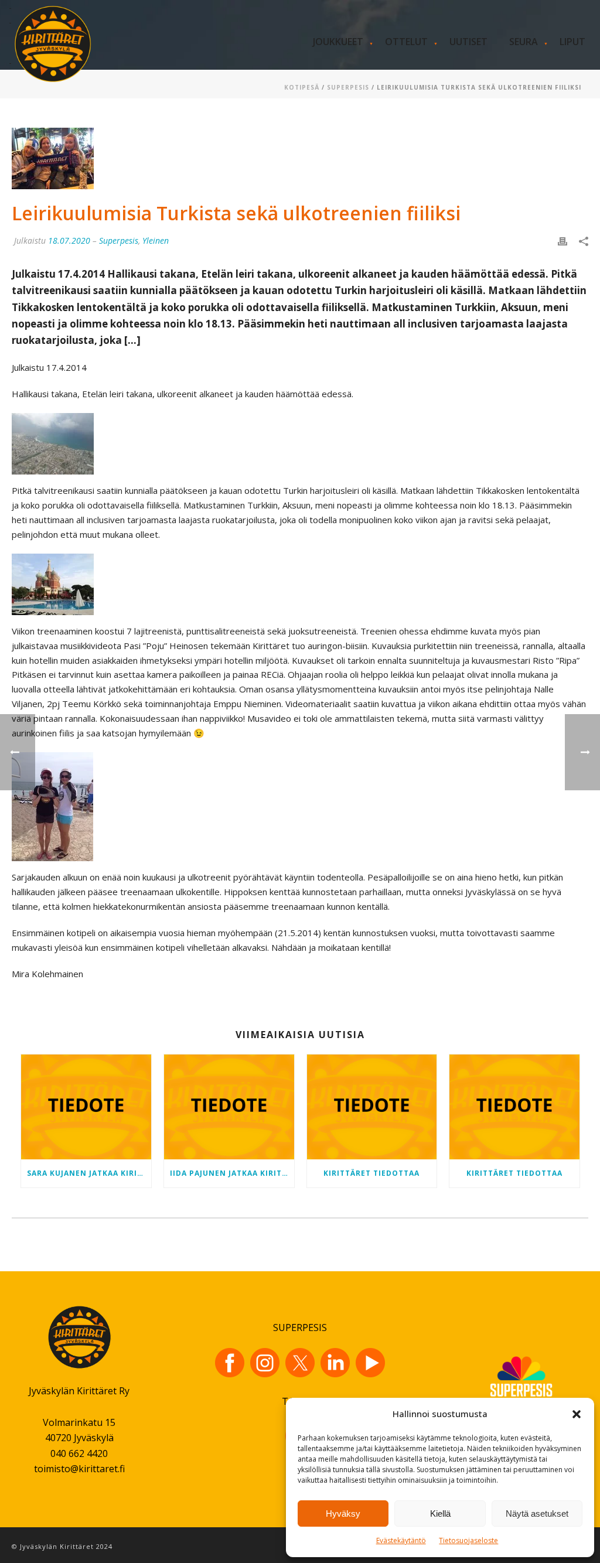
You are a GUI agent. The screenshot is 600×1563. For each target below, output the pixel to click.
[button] (576, 1414)
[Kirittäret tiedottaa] (372, 1106)
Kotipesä (301, 87)
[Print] (562, 240)
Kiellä (440, 1513)
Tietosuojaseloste (468, 1540)
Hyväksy (343, 1513)
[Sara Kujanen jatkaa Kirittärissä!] (86, 1106)
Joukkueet (338, 41)
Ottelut (406, 41)
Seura (523, 41)
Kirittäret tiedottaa (371, 1173)
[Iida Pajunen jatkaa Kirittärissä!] (229, 1106)
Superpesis (348, 87)
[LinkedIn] (335, 1362)
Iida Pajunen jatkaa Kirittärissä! (232, 1173)
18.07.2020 (69, 240)
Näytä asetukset (537, 1513)
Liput (572, 41)
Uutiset (468, 41)
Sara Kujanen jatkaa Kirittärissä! (89, 1173)
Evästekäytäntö (401, 1540)
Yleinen (155, 240)
